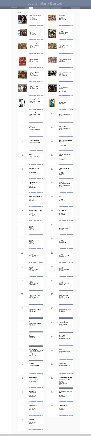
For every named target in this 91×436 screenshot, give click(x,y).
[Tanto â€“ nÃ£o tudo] (52, 252)
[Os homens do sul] (22, 308)
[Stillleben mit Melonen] (52, 127)
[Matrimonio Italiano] (52, 336)
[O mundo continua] (52, 322)
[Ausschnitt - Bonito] (52, 364)
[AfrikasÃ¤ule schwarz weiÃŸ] (52, 280)
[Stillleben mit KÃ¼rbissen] (22, 141)
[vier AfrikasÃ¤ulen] (22, 266)
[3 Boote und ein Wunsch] (52, 406)
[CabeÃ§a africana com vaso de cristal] (52, 169)
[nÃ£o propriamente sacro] (52, 113)
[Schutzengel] (22, 364)
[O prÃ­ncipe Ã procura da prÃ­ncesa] (22, 322)
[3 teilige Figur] (22, 294)
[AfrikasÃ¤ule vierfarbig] (22, 280)
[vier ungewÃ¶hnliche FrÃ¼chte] (52, 266)
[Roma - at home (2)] (22, 48)
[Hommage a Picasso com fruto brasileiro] (52, 155)
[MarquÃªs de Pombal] (22, 350)
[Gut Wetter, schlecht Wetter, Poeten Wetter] (52, 392)
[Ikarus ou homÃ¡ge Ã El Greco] (22, 23)
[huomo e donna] (52, 350)
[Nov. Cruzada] (52, 183)
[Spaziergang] (52, 294)
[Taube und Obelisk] (22, 252)
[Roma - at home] (52, 48)
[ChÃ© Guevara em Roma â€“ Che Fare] (22, 183)
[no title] (22, 127)
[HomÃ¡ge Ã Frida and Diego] (52, 37)
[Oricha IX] (52, 308)
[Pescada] (22, 155)
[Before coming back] (22, 378)
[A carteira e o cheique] (22, 392)
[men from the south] (52, 62)
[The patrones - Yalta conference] (52, 91)
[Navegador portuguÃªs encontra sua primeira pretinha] (22, 336)
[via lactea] (52, 76)
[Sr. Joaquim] (22, 91)
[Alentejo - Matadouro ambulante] (22, 78)
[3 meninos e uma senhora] (22, 406)
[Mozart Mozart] (52, 20)
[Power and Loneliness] (22, 65)
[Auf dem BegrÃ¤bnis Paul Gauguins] (52, 378)
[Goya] (52, 197)
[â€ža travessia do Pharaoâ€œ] (22, 169)
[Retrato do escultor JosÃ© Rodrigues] (22, 36)
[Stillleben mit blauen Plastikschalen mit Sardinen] (52, 141)
